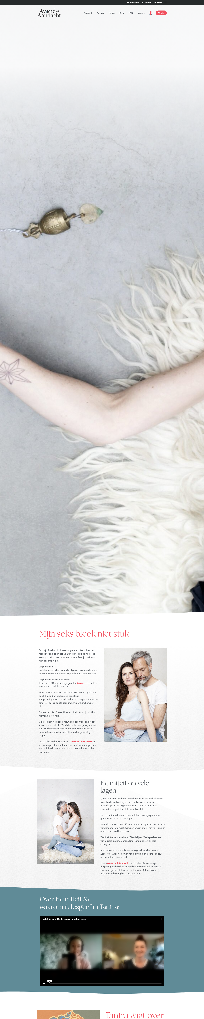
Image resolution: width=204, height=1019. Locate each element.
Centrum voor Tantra (81, 449)
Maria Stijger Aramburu (139, 899)
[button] (1, 928)
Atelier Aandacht (139, 909)
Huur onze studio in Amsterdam (151, 890)
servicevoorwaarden (98, 920)
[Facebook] (158, 880)
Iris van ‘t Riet (160, 899)
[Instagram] (164, 880)
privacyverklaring (80, 920)
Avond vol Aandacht (118, 571)
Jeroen (80, 391)
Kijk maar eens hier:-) (126, 780)
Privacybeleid (43, 907)
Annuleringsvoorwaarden (63, 907)
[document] (102, 973)
